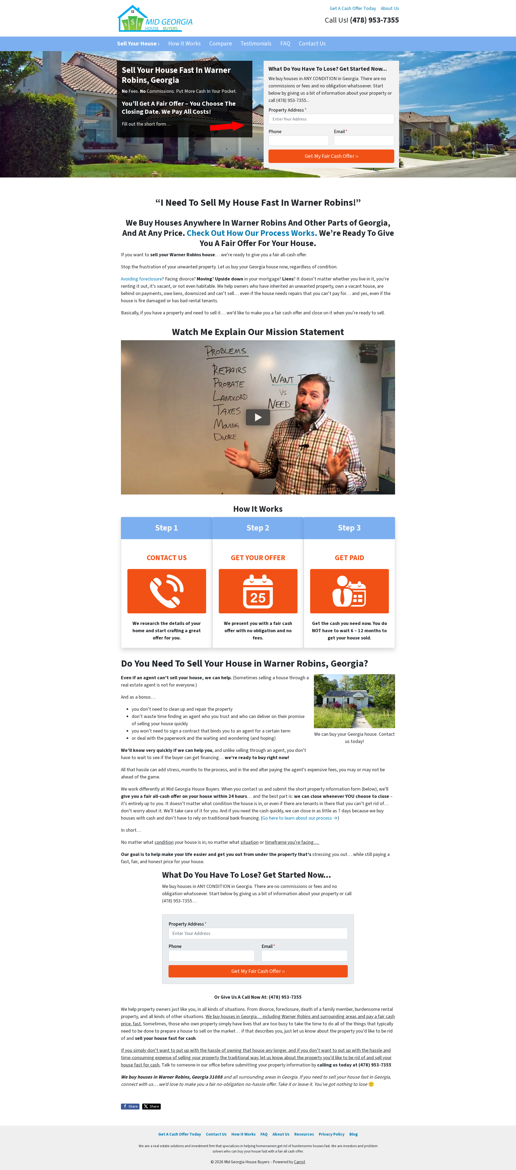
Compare (220, 44)
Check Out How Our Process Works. (252, 233)
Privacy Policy (332, 1134)
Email (340, 131)
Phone (274, 131)
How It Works (184, 44)
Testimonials (256, 44)
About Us (390, 8)
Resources (304, 1134)
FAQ (285, 44)
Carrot (299, 1162)
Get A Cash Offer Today (353, 8)
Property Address (287, 110)
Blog (353, 1134)
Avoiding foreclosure (141, 279)
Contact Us (312, 44)
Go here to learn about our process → (300, 818)
